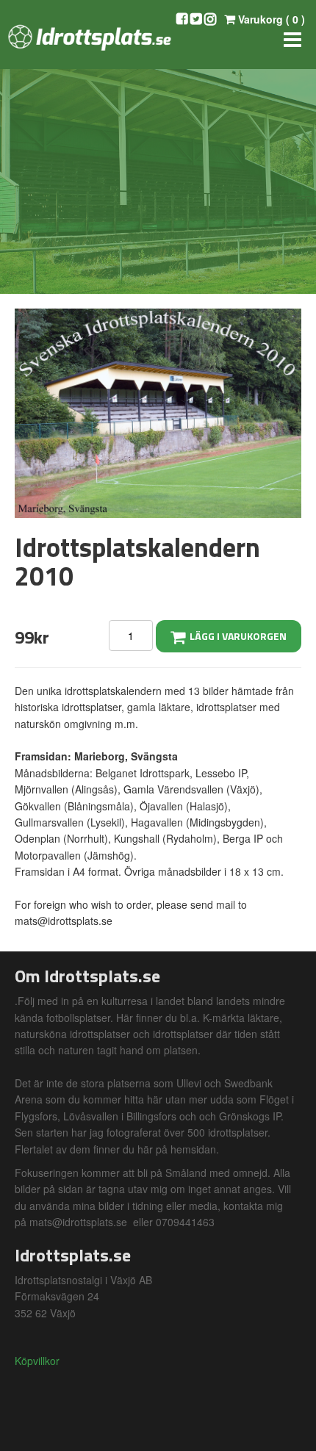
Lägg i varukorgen (236, 636)
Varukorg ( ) (270, 19)
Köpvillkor (37, 1360)
